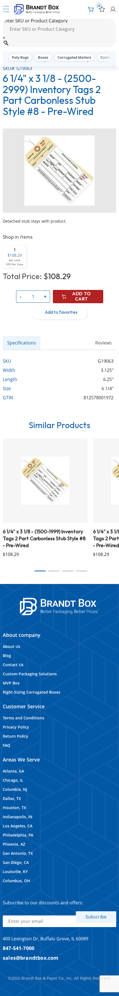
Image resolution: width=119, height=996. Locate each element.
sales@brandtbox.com (31, 957)
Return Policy (15, 736)
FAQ (6, 745)
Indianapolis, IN (17, 816)
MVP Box (11, 683)
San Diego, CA (16, 862)
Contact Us (13, 664)
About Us (11, 646)
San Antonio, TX (18, 853)
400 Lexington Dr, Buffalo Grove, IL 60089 (45, 939)
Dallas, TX (12, 798)
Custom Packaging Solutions (30, 673)
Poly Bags (20, 57)
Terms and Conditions (23, 717)
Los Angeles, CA (17, 825)
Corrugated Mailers (74, 57)
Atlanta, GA (13, 771)
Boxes (43, 57)
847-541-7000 (18, 947)
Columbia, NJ (15, 789)
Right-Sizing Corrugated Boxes (31, 692)
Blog (7, 655)
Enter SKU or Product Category (35, 21)
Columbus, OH (16, 880)
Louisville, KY (15, 871)
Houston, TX (14, 807)
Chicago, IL (13, 780)
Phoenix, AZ (14, 844)
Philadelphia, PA (18, 835)
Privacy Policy (16, 727)
